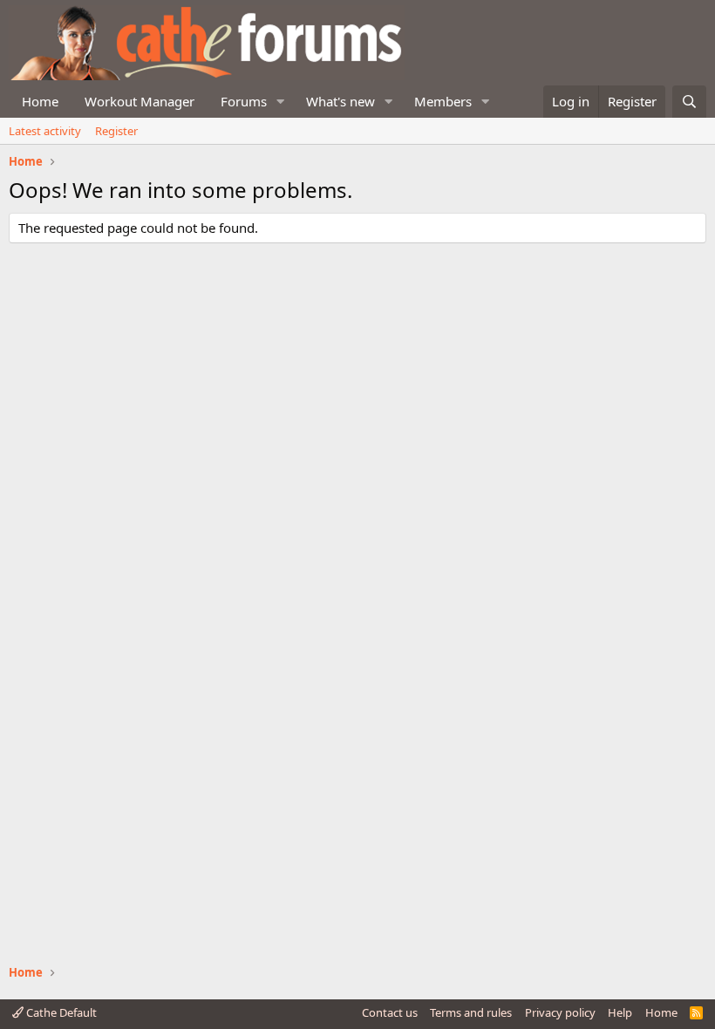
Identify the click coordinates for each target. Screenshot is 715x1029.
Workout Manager (139, 101)
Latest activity (45, 131)
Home (40, 101)
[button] (281, 101)
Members (443, 101)
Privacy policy (560, 1012)
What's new (340, 101)
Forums (244, 101)
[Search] (689, 101)
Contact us (390, 1012)
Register (116, 131)
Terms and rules (471, 1012)
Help (620, 1012)
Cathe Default (60, 1012)
